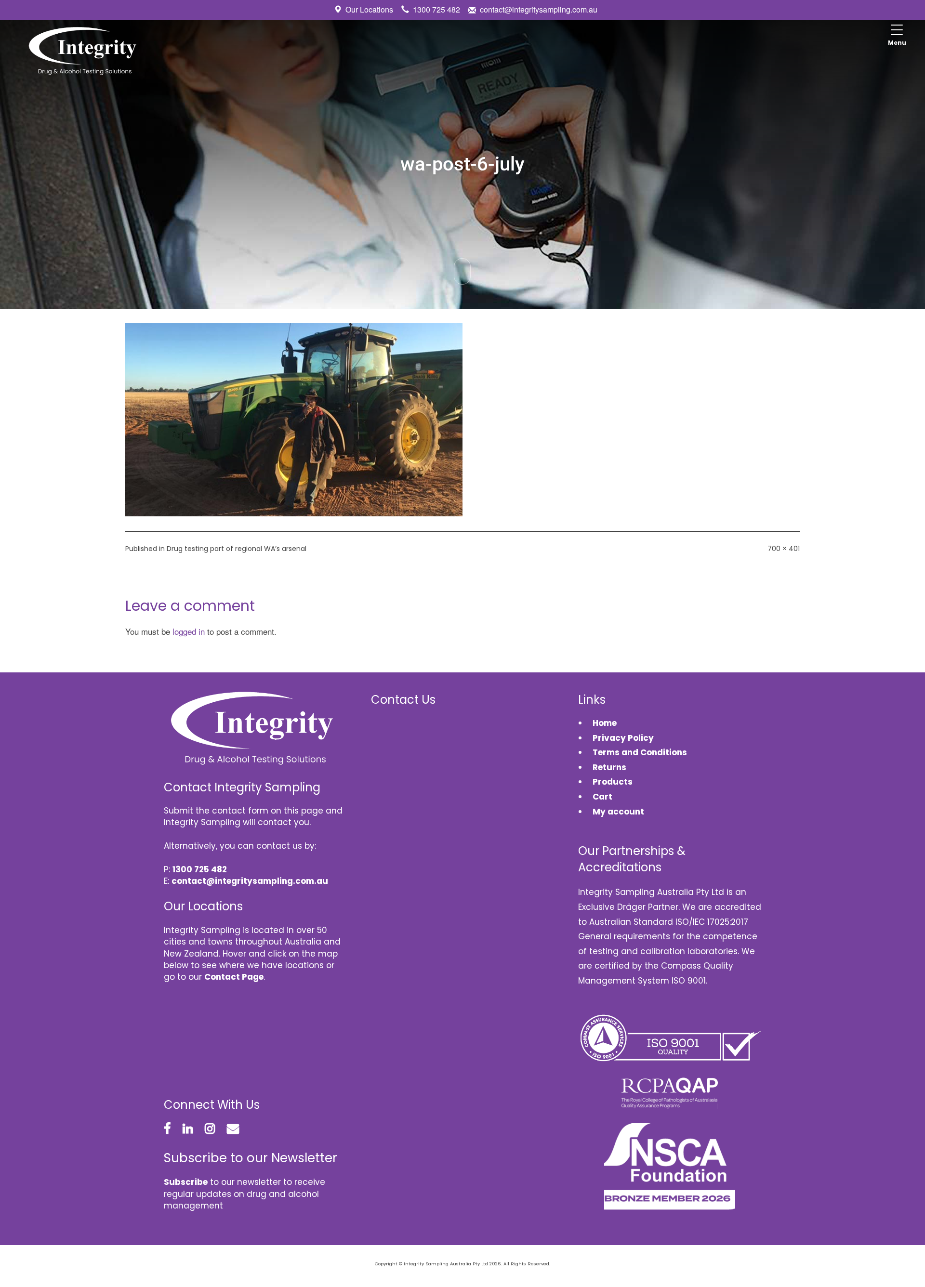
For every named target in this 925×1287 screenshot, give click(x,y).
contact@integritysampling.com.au (538, 9)
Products (613, 782)
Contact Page (234, 977)
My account (618, 811)
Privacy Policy (623, 738)
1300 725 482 (436, 9)
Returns (609, 767)
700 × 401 (783, 548)
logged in (188, 631)
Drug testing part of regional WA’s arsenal (236, 548)
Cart (602, 796)
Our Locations (369, 9)
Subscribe (186, 1182)
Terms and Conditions (640, 752)
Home (605, 723)
